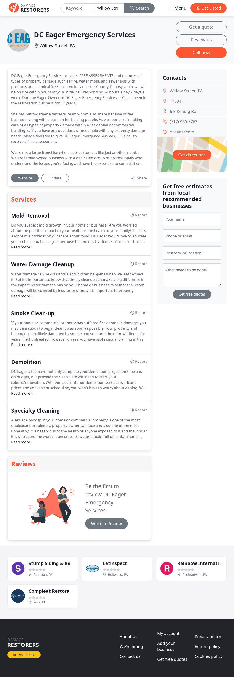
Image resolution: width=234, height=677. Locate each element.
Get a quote (201, 27)
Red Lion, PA (43, 574)
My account (168, 633)
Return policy (207, 646)
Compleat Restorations (55, 591)
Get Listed (210, 8)
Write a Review (106, 523)
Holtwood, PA (118, 574)
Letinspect (115, 563)
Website (25, 178)
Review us (201, 40)
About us (128, 636)
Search (142, 8)
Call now (201, 52)
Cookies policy (209, 656)
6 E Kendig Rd (183, 111)
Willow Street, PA (57, 46)
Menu (179, 8)
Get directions (192, 154)
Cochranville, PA (194, 574)
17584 (175, 101)
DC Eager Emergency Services (85, 34)
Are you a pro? (24, 655)
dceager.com (182, 132)
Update (55, 178)
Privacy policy (208, 636)
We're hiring (131, 646)
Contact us (130, 656)
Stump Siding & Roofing (55, 563)
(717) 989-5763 (183, 121)
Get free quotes (192, 294)
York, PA (39, 602)
